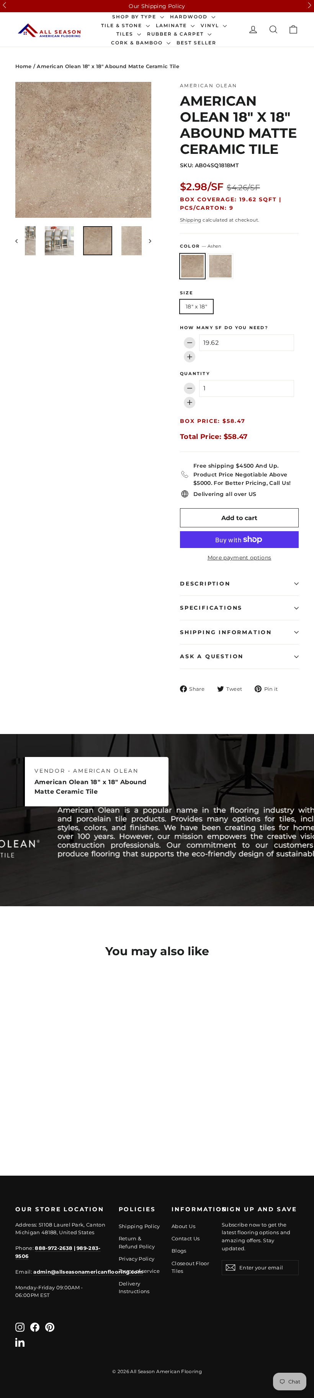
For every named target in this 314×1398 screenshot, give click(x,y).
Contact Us (186, 1238)
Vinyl (211, 25)
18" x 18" (196, 306)
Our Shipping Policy (157, 6)
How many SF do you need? (224, 327)
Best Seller (196, 43)
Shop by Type (135, 17)
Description (205, 583)
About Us (183, 1226)
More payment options (239, 557)
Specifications (211, 607)
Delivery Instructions (134, 1288)
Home (23, 66)
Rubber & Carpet (176, 34)
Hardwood (189, 17)
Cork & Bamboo (138, 43)
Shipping (190, 220)
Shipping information (226, 632)
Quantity (195, 373)
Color (200, 246)
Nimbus (220, 266)
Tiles (125, 34)
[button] (4, 5)
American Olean (208, 85)
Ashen (192, 266)
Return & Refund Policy (137, 1242)
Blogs (179, 1251)
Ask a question (212, 656)
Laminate (172, 25)
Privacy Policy (137, 1259)
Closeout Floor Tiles (190, 1267)
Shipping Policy (139, 1226)
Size (186, 292)
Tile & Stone (122, 25)
